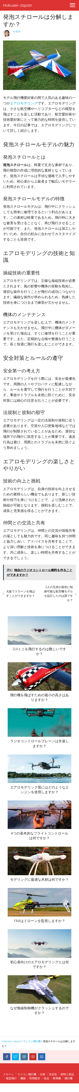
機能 (23, 1078)
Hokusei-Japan (17, 5)
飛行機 (68, 1078)
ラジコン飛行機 (26, 1074)
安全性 (53, 1074)
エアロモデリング (24, 103)
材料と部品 (67, 1074)
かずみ (17, 31)
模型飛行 (11, 1078)
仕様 (42, 1074)
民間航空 (34, 1078)
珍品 (46, 1078)
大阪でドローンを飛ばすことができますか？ (20, 593)
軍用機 (57, 1078)
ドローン (8, 1074)
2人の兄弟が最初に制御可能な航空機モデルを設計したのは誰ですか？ (58, 593)
